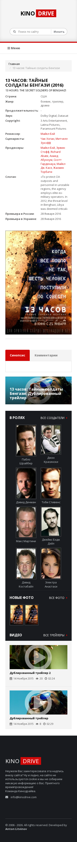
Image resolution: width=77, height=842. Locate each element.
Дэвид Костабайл (26, 584)
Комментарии (46, 355)
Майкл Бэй (48, 134)
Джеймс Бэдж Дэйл (51, 542)
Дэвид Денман (26, 502)
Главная (14, 64)
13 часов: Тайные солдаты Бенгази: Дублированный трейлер (36, 393)
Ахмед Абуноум (49, 158)
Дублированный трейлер (29, 718)
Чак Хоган (47, 139)
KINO (37, 13)
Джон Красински (51, 460)
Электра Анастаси (51, 584)
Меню (15, 48)
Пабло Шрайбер (26, 461)
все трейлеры (54, 635)
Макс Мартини (26, 541)
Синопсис (17, 355)
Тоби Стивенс (51, 502)
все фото (57, 598)
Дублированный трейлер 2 (30, 673)
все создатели (53, 418)
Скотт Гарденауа (51, 162)
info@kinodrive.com (24, 797)
